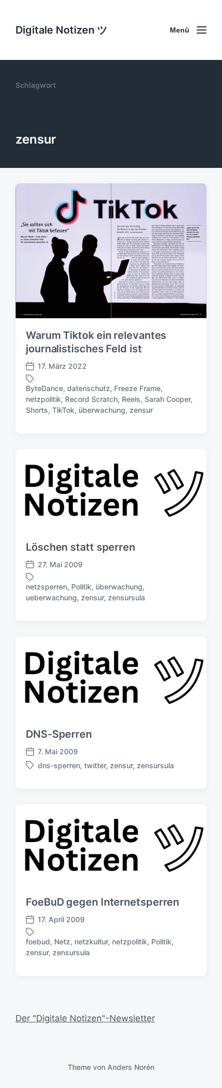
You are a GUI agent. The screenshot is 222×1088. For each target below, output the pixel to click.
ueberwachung (51, 597)
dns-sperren (59, 765)
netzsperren (46, 586)
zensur (141, 410)
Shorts (37, 410)
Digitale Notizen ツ (61, 30)
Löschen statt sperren (80, 547)
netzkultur (91, 941)
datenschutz (88, 388)
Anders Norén (130, 1067)
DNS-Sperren (59, 734)
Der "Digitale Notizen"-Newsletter (85, 1018)
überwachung (101, 410)
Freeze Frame (137, 388)
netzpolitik (43, 399)
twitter (95, 765)
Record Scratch (91, 399)
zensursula (126, 597)
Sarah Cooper (168, 399)
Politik (81, 586)
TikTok (63, 410)
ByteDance (44, 388)
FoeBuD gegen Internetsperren (102, 902)
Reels (131, 399)
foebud (38, 941)
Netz (62, 941)
